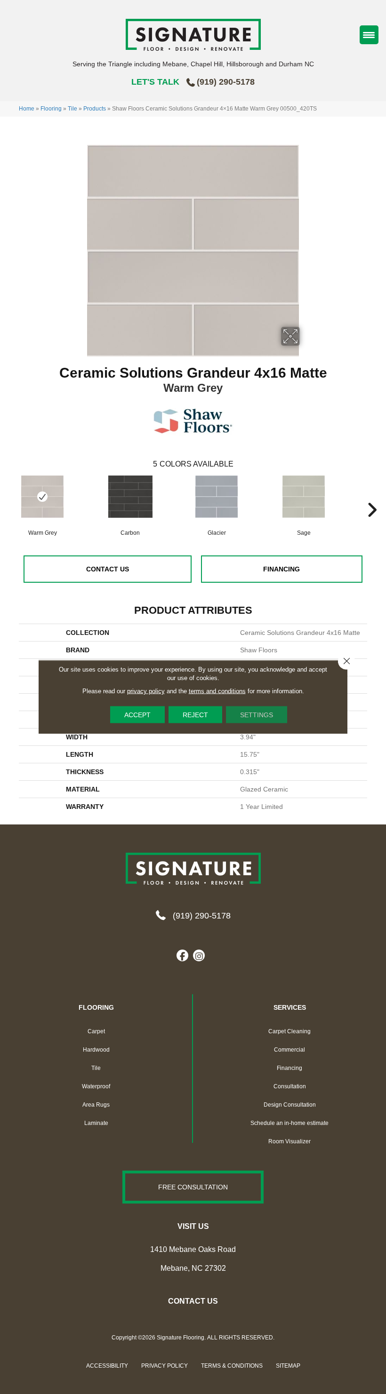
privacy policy (146, 691)
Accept (137, 715)
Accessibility (107, 1365)
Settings (256, 715)
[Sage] (303, 501)
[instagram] (198, 956)
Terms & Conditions (232, 1365)
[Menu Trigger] (369, 34)
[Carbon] (130, 501)
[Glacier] (216, 501)
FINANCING (281, 569)
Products (94, 108)
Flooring (51, 108)
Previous (14, 495)
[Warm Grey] (42, 496)
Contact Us (107, 569)
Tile (72, 108)
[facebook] (182, 956)
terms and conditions (217, 691)
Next (372, 495)
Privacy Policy (164, 1365)
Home (26, 108)
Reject (195, 715)
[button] (193, 1187)
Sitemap (288, 1365)
